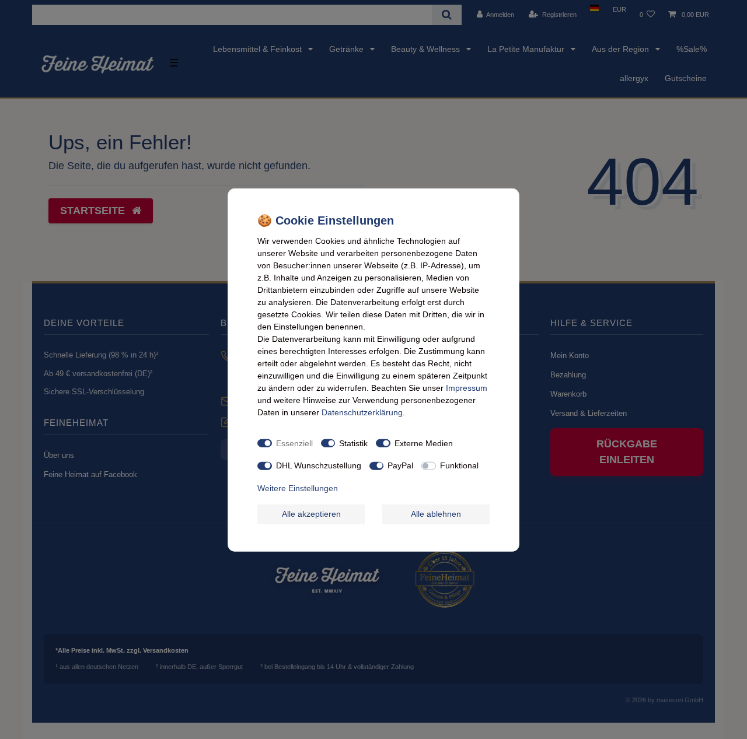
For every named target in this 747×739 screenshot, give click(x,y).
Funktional (459, 465)
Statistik (353, 442)
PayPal (400, 465)
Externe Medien (424, 442)
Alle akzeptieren (311, 513)
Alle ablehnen (436, 513)
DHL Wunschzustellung (318, 465)
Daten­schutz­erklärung (362, 411)
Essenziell (294, 442)
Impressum (466, 387)
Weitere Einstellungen (297, 487)
